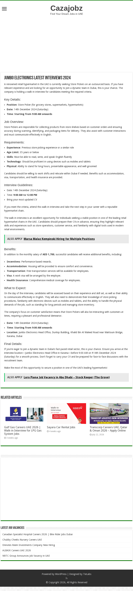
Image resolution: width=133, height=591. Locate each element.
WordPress (60, 574)
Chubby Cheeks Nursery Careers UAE (22, 539)
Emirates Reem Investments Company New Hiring (28, 545)
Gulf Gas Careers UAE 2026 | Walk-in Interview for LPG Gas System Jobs (23, 430)
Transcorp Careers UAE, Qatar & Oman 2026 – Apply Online (108, 429)
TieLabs (87, 574)
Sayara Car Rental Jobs (61, 427)
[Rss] (66, 578)
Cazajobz (66, 8)
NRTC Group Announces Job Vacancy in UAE (26, 555)
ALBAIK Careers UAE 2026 (16, 550)
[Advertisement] (66, 41)
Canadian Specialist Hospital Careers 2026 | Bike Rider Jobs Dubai (37, 534)
